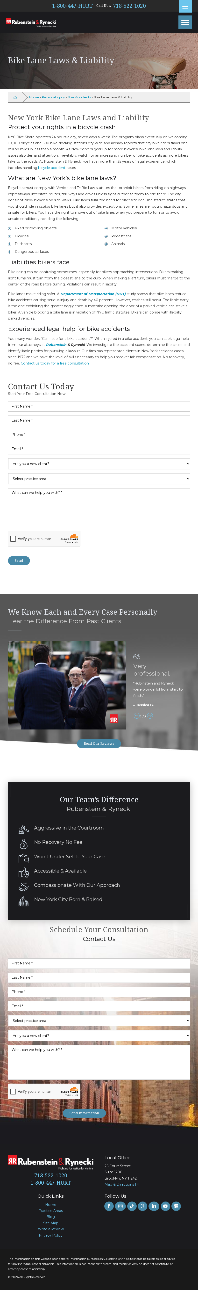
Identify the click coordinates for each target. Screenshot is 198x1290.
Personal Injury (53, 97)
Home (34, 97)
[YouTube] (165, 1206)
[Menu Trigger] (185, 6)
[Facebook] (109, 1206)
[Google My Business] (176, 1206)
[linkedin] (153, 1206)
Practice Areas (51, 1211)
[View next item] (150, 716)
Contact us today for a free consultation (55, 363)
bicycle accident (51, 168)
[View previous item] (136, 716)
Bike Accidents (79, 97)
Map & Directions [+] (122, 1184)
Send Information (84, 1113)
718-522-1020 (129, 6)
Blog (51, 1217)
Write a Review (51, 1229)
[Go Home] (14, 97)
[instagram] (120, 1206)
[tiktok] (132, 1206)
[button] (185, 22)
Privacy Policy (51, 1235)
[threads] (142, 1206)
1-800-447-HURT (72, 6)
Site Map (50, 1223)
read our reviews (99, 743)
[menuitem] (51, 1205)
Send (19, 560)
